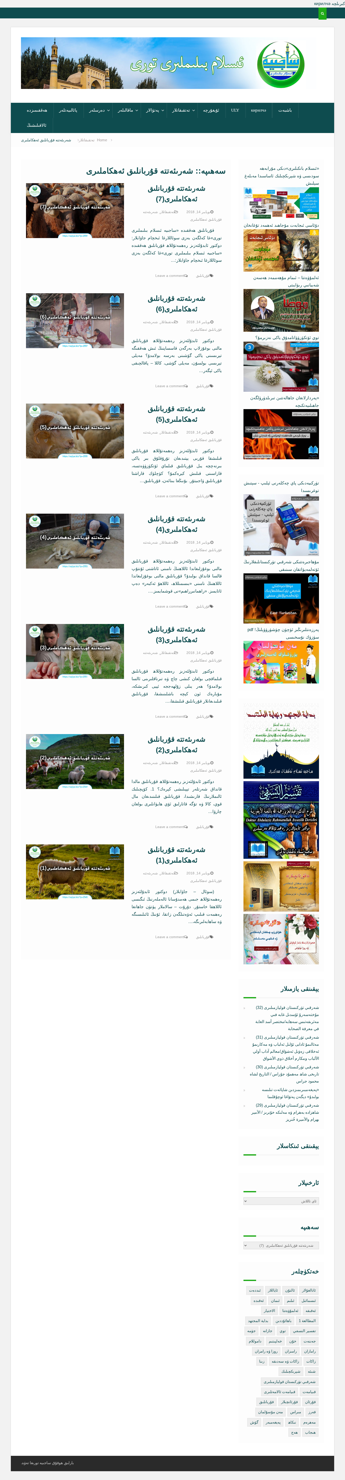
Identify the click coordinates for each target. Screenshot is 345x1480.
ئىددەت (255, 1290)
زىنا (261, 1361)
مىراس (295, 1412)
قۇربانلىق (203, 276)
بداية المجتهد (258, 1321)
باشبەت (285, 110)
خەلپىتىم (275, 1341)
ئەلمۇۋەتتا (290, 1310)
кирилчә (258, 110)
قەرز (312, 1412)
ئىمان (275, 1300)
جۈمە (251, 1331)
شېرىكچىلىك (291, 1371)
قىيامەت (309, 1392)
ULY (235, 110)
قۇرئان (310, 1402)
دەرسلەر (97, 110)
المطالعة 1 (307, 1321)
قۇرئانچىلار (289, 1402)
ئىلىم (290, 1300)
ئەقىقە (311, 1310)
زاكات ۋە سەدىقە (285, 1361)
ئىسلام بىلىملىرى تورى (165, 82)
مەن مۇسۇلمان (270, 1412)
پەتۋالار (152, 110)
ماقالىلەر (125, 110)
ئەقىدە (259, 1300)
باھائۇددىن (283, 1321)
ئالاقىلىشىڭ (36, 125)
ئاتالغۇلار (309, 1290)
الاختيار (269, 1310)
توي (283, 1331)
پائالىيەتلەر (68, 110)
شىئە (312, 1371)
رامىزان (291, 1351)
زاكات (311, 1361)
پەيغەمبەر (273, 1422)
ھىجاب (310, 1432)
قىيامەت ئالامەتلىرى (279, 1392)
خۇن (292, 1341)
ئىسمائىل (309, 1300)
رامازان (310, 1351)
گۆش (254, 1422)
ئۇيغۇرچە (211, 110)
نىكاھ (292, 1422)
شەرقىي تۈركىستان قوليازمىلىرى (290, 1381)
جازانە (267, 1331)
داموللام (255, 1341)
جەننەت (310, 1341)
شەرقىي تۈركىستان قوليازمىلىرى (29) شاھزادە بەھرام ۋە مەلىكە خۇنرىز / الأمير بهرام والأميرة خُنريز (285, 1112)
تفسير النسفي (304, 1331)
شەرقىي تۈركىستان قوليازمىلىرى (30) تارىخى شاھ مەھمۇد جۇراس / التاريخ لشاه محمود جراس (284, 1074)
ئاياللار (273, 1290)
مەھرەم (309, 1422)
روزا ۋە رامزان (266, 1351)
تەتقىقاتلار (181, 110)
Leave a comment (169, 276)
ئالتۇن (290, 1290)
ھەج (294, 1432)
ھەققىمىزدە (37, 110)
